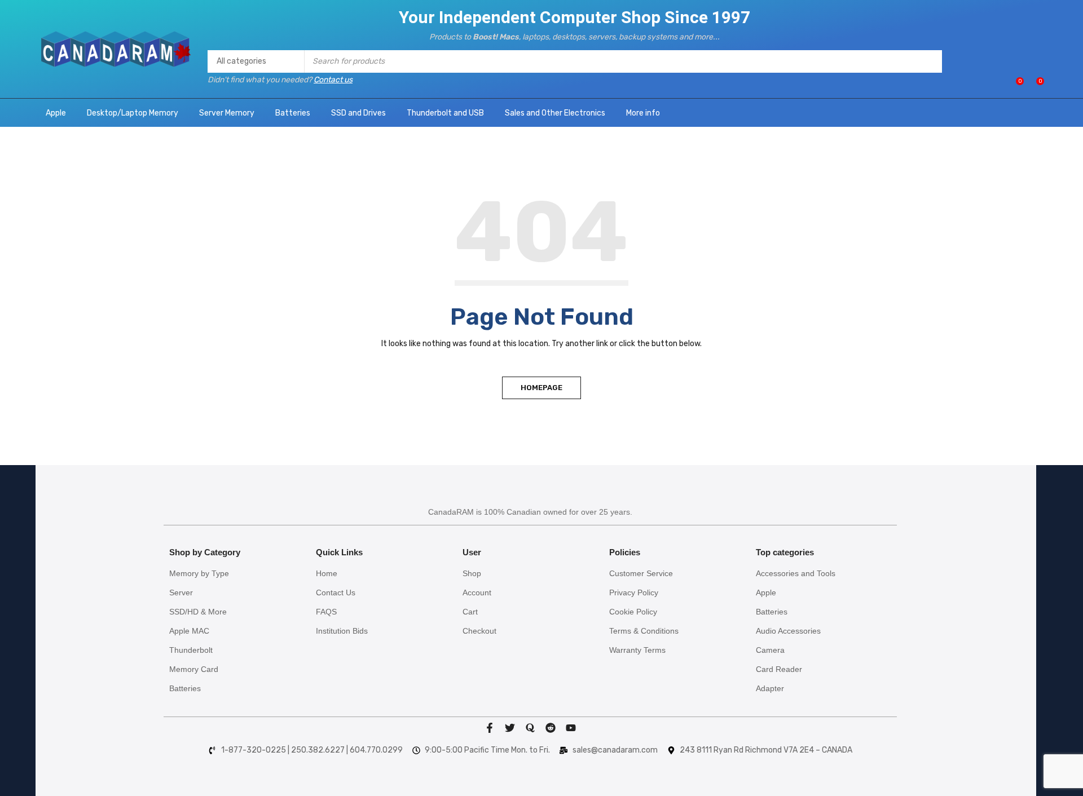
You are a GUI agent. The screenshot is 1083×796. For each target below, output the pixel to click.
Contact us (333, 80)
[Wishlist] (1014, 85)
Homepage (541, 387)
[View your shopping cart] (1034, 85)
